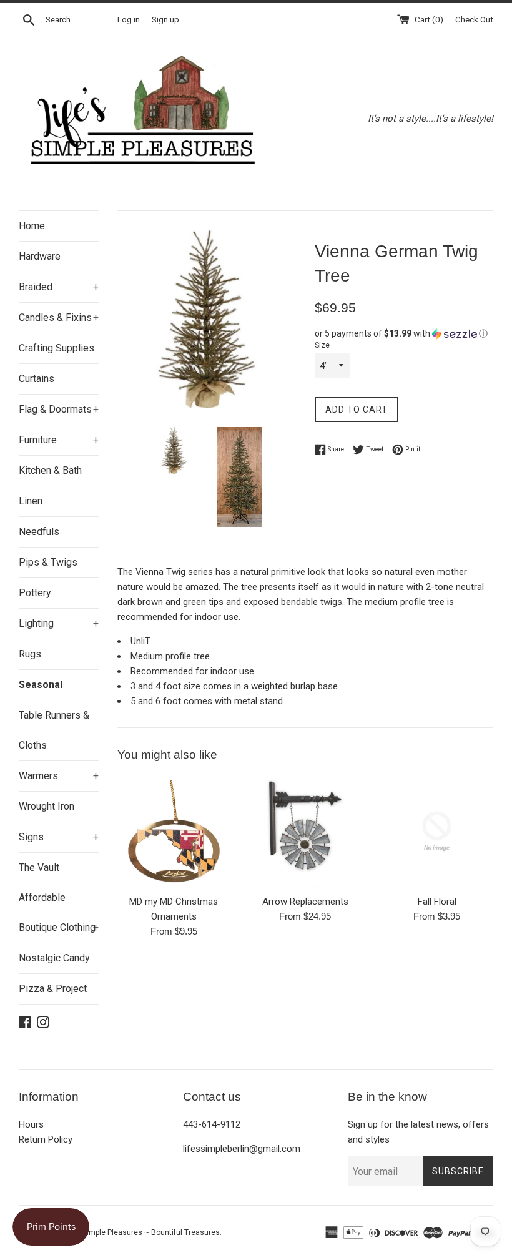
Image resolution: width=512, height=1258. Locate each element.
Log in (128, 19)
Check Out (474, 19)
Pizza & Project (53, 989)
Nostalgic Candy (54, 958)
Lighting (59, 623)
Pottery (35, 593)
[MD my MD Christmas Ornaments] (173, 831)
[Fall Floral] (436, 831)
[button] (404, 334)
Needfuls (39, 532)
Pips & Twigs (48, 562)
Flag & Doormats (59, 409)
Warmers (59, 776)
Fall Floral (437, 901)
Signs (59, 837)
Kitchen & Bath (50, 470)
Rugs (30, 654)
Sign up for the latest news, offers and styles (418, 1132)
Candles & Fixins (59, 317)
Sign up (165, 19)
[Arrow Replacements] (305, 831)
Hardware (40, 256)
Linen (30, 501)
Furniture (59, 440)
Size (322, 345)
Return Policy (45, 1139)
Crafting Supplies (56, 348)
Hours (31, 1124)
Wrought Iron (46, 806)
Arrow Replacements (305, 901)
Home (32, 226)
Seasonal (40, 684)
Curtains (36, 379)
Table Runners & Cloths (54, 730)
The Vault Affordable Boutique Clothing (59, 897)
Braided (59, 287)
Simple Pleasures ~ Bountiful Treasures (151, 1232)
